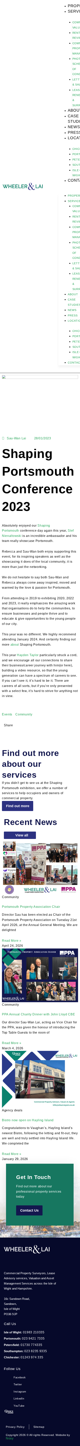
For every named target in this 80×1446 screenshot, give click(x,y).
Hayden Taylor (28, 655)
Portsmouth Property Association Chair (31, 906)
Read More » (11, 940)
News (74, 127)
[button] (5, 734)
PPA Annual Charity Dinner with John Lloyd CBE (38, 1014)
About (73, 294)
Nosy (10, 1438)
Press (73, 315)
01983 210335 (33, 1332)
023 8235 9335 (35, 1351)
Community (23, 714)
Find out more (17, 806)
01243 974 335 (32, 1357)
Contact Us (29, 1210)
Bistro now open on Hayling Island (28, 1120)
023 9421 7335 (33, 1338)
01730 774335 (31, 1345)
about (14, 644)
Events (7, 714)
